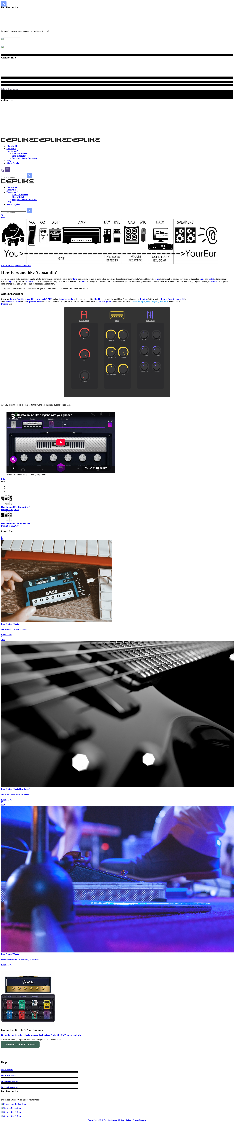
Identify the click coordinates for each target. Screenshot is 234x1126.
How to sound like (22, 265)
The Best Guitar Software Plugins (14, 629)
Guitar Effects (7, 265)
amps (201, 279)
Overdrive (84, 320)
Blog (3, 624)
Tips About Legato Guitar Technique (15, 794)
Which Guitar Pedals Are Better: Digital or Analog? (20, 959)
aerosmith (136, 301)
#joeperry (145, 301)
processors (29, 281)
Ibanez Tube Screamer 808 (21, 299)
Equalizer (150, 320)
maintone (164, 301)
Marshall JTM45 (44, 299)
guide (82, 281)
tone (75, 279)
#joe (152, 301)
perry (157, 301)
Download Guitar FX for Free (20, 1044)
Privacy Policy (125, 1120)
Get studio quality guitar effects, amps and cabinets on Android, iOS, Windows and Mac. (41, 1035)
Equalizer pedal (66, 299)
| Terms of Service (139, 1120)
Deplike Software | (111, 1120)
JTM (117, 320)
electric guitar (105, 301)
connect (214, 281)
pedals (211, 279)
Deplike (97, 299)
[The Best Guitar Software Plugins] (56, 621)
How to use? (24, 789)
